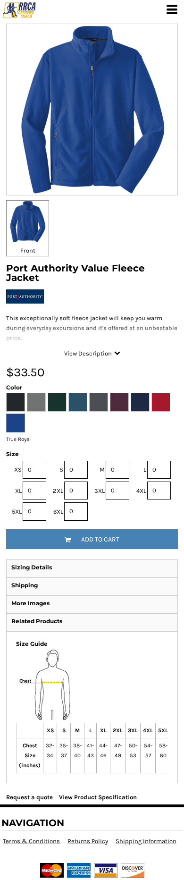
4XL (141, 490)
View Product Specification (98, 797)
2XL (58, 490)
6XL (58, 511)
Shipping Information (146, 841)
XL (18, 490)
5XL (17, 511)
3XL (99, 490)
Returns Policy (87, 841)
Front (27, 250)
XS (18, 469)
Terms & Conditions (31, 841)
